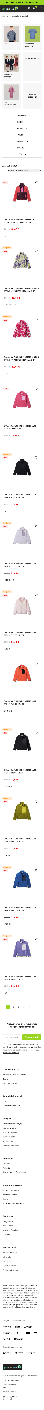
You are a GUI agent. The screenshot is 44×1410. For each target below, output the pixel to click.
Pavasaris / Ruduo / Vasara (14, 1074)
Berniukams (8, 1226)
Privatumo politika (9, 1392)
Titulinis (5, 16)
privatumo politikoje (11, 1053)
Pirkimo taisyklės (10, 1252)
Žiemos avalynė (9, 1128)
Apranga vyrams (10, 1195)
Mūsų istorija (8, 1257)
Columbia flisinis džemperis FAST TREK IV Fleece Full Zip (20, 496)
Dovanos (6, 1234)
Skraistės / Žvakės (10, 1230)
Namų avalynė (9, 1141)
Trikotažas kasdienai (11, 1106)
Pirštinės (6, 1168)
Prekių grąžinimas (10, 1270)
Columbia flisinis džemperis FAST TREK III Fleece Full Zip (20, 427)
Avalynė (7, 1118)
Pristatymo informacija (11, 1380)
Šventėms (8, 1216)
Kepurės (6, 1163)
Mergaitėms (8, 1221)
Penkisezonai (9, 1247)
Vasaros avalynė (10, 1132)
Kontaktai (7, 1261)
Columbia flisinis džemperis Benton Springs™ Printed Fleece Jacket (21, 289)
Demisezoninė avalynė (12, 1124)
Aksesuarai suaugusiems (13, 1203)
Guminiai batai (9, 1137)
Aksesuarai (8, 1158)
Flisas (5, 1101)
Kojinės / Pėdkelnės (11, 1145)
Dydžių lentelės (9, 1265)
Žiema (5, 1079)
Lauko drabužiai (11, 1069)
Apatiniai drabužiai (20, 16)
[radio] (5, 236)
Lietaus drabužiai (10, 1083)
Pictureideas (13, 1396)
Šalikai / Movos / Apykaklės (14, 1172)
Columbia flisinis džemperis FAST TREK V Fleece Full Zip (20, 771)
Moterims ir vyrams (12, 1185)
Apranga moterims (11, 1190)
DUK (4, 1388)
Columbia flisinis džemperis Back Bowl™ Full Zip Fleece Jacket (20, 221)
